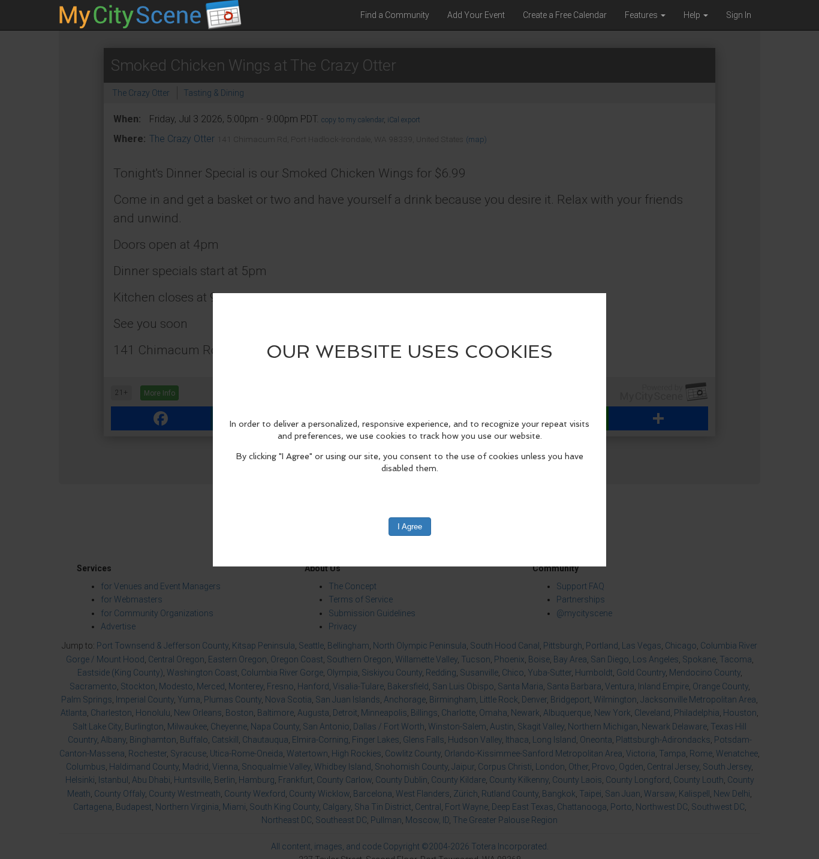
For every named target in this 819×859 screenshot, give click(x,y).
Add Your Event (476, 15)
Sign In (738, 15)
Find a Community (394, 15)
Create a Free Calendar (565, 15)
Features (642, 15)
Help (692, 15)
